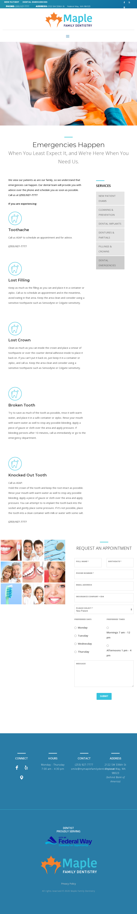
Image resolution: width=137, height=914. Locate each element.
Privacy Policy (68, 883)
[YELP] (129, 2)
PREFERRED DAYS (83, 619)
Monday (83, 627)
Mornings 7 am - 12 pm (118, 635)
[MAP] (124, 7)
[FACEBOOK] (124, 2)
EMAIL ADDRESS (84, 585)
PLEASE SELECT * (84, 608)
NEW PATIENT (11, 2)
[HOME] (68, 864)
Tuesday (83, 635)
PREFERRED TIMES (116, 619)
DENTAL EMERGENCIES (35, 2)
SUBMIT (104, 696)
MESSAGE (81, 664)
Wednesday (85, 643)
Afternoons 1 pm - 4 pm (119, 653)
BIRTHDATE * (114, 561)
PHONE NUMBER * (85, 573)
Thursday (83, 651)
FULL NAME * (82, 561)
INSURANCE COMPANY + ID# (90, 597)
